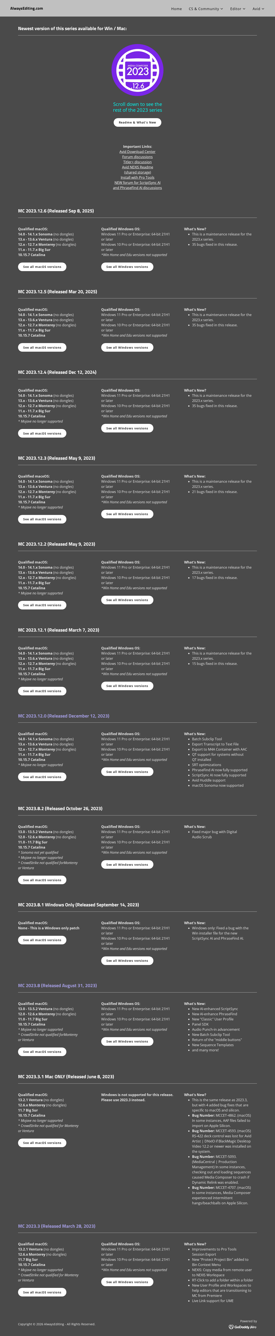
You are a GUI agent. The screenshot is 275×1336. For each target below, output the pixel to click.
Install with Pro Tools (137, 177)
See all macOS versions (42, 267)
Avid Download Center (137, 151)
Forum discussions (137, 156)
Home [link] (176, 8)
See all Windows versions (127, 267)
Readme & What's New (137, 122)
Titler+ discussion (137, 162)
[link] (26, 8)
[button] (206, 8)
